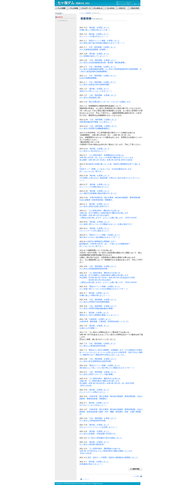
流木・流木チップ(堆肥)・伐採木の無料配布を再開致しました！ (114, 457)
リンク (131, 4)
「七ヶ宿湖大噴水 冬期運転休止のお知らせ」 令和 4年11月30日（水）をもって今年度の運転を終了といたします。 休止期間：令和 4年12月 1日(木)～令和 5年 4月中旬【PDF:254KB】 (107, 157)
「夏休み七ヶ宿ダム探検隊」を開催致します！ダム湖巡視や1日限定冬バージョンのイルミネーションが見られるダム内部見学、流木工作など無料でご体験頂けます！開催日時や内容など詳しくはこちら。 (111, 352)
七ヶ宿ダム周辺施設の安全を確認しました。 (105, 438)
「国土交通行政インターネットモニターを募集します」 (109, 102)
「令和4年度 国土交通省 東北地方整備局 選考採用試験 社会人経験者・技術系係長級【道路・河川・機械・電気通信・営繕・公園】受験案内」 (111, 411)
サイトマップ (122, 4)
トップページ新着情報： (85, 13)
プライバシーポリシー (125, 2)
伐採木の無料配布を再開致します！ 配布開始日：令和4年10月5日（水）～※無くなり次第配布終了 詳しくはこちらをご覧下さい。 (104, 243)
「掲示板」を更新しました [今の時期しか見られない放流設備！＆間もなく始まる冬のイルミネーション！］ (109, 178)
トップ (138, 4)
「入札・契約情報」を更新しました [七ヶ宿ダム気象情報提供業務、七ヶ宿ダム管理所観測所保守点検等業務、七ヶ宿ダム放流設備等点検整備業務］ (110, 69)
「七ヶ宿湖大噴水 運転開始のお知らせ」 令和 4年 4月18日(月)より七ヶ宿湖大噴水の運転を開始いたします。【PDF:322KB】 (106, 451)
